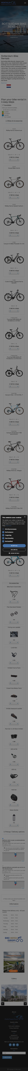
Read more (8, 525)
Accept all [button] (14, 545)
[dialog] (14, 535)
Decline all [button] (14, 549)
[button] (14, 553)
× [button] (24, 517)
